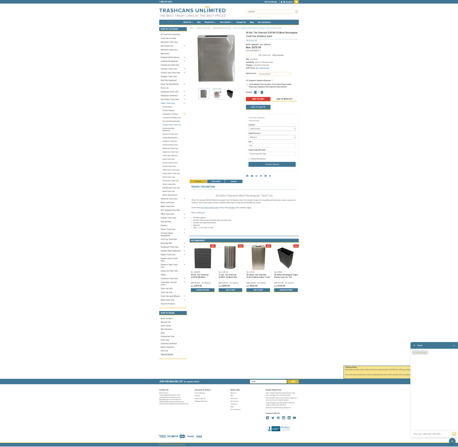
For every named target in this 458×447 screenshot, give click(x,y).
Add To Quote (258, 107)
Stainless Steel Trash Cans (169, 265)
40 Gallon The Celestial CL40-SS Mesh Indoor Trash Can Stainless (258, 277)
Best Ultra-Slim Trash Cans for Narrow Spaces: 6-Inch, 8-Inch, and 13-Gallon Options (282, 399)
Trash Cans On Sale (168, 38)
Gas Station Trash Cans (170, 99)
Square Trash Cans (168, 254)
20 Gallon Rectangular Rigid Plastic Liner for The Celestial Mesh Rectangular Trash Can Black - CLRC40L (286, 278)
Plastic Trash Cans (168, 229)
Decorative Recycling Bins (171, 121)
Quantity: (249, 92)
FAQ (198, 22)
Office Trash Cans (167, 214)
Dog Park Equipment (169, 80)
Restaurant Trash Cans (170, 247)
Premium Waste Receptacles (167, 234)
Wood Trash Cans (167, 300)
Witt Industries (166, 329)
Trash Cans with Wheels (170, 296)
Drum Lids (165, 88)
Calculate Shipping (272, 164)
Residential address (258, 159)
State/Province (254, 133)
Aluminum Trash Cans (169, 42)
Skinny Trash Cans (169, 177)
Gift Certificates (200, 393)
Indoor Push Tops (168, 159)
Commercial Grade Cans (170, 65)
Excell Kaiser (166, 325)
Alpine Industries (167, 347)
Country (252, 125)
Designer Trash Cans (169, 76)
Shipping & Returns (201, 401)
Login (196, 398)
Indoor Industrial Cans (170, 155)
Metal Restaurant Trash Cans (222, 28)
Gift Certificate (271, 2)
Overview (198, 181)
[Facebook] (247, 176)
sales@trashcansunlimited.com (172, 2)
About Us (187, 22)
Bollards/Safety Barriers (170, 57)
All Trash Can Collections (170, 34)
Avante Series (167, 107)
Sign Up (202, 398)
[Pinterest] (270, 176)
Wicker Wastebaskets (170, 195)
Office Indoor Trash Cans (171, 170)
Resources (209, 22)
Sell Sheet (232, 208)
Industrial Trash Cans (169, 198)
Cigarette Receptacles (169, 61)
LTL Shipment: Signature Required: (259, 80)
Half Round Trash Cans (170, 148)
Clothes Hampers (169, 110)
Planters (164, 225)
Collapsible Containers (170, 114)
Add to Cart (230, 290)
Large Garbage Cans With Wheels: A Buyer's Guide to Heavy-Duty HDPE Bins (280, 404)
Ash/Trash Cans (167, 46)
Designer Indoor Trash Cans (172, 125)
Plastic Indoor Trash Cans (171, 173)
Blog (252, 22)
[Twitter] (261, 176)
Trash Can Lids (166, 292)
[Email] (252, 176)
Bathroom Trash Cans (169, 49)
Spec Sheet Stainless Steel (209, 208)
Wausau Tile (165, 322)
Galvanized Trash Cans (170, 91)
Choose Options (202, 290)
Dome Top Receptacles (170, 84)
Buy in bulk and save (262, 68)
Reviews (234, 181)
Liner (202, 213)
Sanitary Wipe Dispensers (171, 251)
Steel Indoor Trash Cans (171, 181)
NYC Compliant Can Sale (170, 210)
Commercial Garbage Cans (172, 118)
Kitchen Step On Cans (170, 163)
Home (192, 28)
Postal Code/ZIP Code (257, 150)
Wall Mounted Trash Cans (171, 188)
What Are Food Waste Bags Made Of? (278, 408)
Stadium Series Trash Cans (169, 259)
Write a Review (278, 55)
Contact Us (241, 22)
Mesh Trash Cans (167, 202)
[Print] (256, 176)
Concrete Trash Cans (169, 69)
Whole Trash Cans (169, 191)
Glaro (163, 333)
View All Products (168, 304)
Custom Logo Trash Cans (170, 72)
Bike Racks (165, 53)
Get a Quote (225, 22)
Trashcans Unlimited (169, 343)
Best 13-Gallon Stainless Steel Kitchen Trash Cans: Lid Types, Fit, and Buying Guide (280, 394)
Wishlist (197, 396)
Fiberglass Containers (169, 95)
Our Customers (264, 22)
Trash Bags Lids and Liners (169, 283)
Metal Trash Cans (167, 206)
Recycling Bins (166, 243)
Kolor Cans (165, 340)
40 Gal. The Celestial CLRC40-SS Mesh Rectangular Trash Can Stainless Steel (257, 28)
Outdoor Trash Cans (168, 218)
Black (249, 208)
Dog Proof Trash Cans (170, 134)
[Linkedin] (265, 176)
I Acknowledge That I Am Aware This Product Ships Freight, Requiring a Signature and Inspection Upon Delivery (270, 85)
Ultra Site (164, 350)
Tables (163, 274)
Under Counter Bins (169, 184)
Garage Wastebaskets (170, 138)
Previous (192, 58)
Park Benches (166, 221)
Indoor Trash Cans (168, 103)
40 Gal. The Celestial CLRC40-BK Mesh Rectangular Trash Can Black (200, 278)
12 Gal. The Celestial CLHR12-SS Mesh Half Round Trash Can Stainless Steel (230, 278)
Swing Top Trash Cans (169, 271)
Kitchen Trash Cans (169, 166)
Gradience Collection (170, 141)
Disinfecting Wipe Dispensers (168, 129)
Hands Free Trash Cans (170, 152)
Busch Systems (167, 318)
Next (241, 58)
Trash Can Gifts (167, 288)
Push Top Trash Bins (169, 239)
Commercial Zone (167, 336)
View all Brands (167, 354)
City (250, 142)
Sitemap (182, 444)
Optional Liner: (251, 73)
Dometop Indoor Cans (170, 145)
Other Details (216, 181)
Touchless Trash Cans (169, 278)
